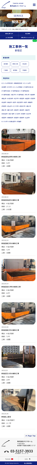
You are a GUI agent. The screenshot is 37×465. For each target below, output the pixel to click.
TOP (3, 29)
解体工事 (18, 29)
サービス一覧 (10, 29)
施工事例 (25, 29)
